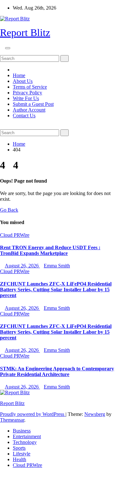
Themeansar (12, 420)
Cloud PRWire (14, 235)
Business (22, 430)
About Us (23, 81)
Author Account (29, 109)
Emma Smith (57, 265)
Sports (19, 448)
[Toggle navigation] (7, 48)
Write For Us (26, 98)
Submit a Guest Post (33, 104)
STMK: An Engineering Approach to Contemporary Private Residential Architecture (57, 371)
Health (19, 459)
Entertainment (27, 436)
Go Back (9, 210)
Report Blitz (25, 32)
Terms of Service (30, 87)
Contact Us (24, 115)
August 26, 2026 (22, 265)
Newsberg (94, 414)
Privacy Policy (27, 92)
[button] (2, 52)
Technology (25, 442)
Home (19, 75)
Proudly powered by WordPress (32, 414)
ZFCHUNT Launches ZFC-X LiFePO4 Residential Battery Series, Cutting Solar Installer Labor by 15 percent (55, 289)
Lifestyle (21, 453)
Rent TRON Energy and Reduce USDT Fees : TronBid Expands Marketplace (50, 250)
